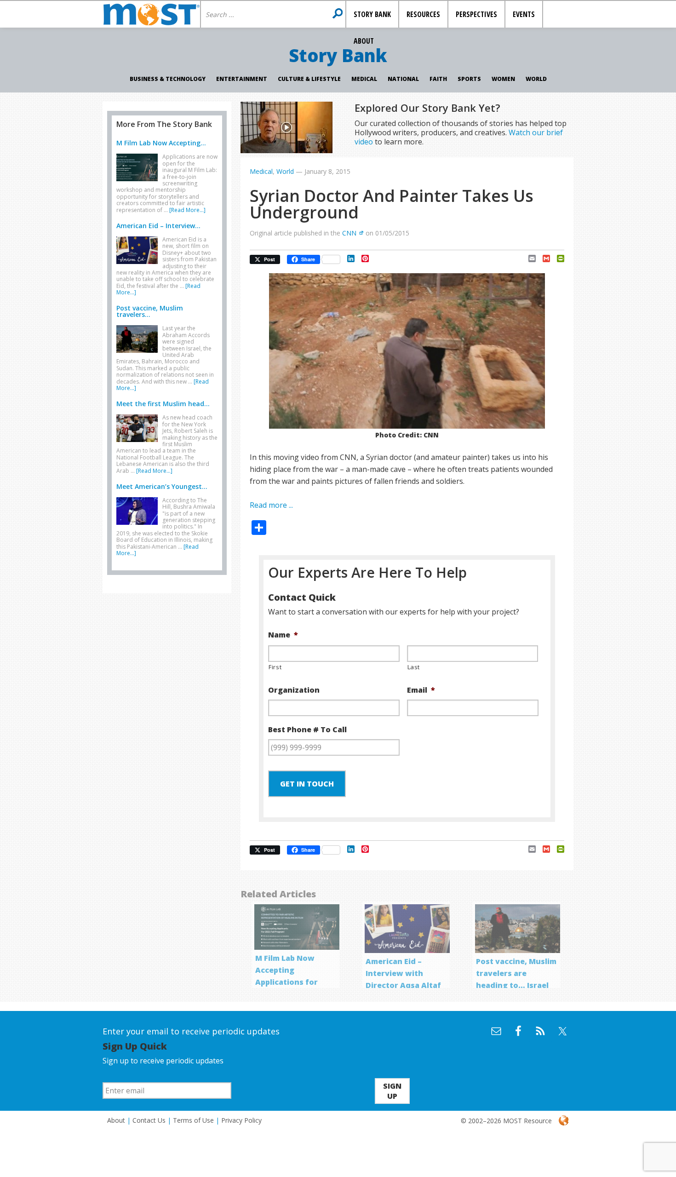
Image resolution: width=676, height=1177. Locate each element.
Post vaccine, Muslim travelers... (149, 311)
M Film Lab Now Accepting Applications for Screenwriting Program (286, 982)
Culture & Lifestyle (309, 79)
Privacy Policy (241, 1120)
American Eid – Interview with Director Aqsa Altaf (403, 973)
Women (503, 79)
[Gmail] (543, 258)
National (403, 79)
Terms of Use (193, 1120)
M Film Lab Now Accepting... (161, 142)
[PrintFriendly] (557, 258)
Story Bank (338, 55)
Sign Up (392, 1091)
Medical (364, 79)
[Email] (528, 258)
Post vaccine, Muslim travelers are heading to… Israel (516, 973)
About (116, 1120)
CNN (349, 233)
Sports (469, 79)
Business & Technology (168, 79)
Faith (438, 79)
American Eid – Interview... (158, 225)
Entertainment (241, 79)
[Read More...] (187, 210)
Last (413, 667)
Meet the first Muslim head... (163, 403)
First (275, 667)
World (536, 79)
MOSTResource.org (151, 14)
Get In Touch (307, 784)
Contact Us (149, 1120)
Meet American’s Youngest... (161, 486)
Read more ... (271, 505)
